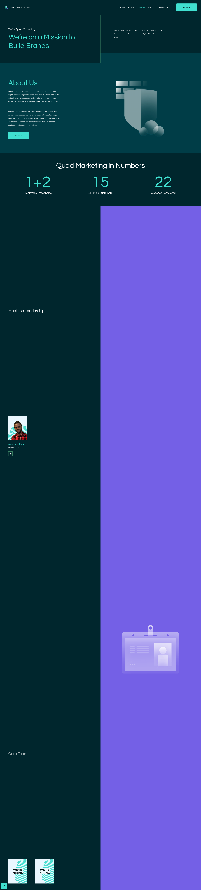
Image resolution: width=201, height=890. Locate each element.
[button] (186, 7)
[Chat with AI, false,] (4, 886)
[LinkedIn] (10, 453)
